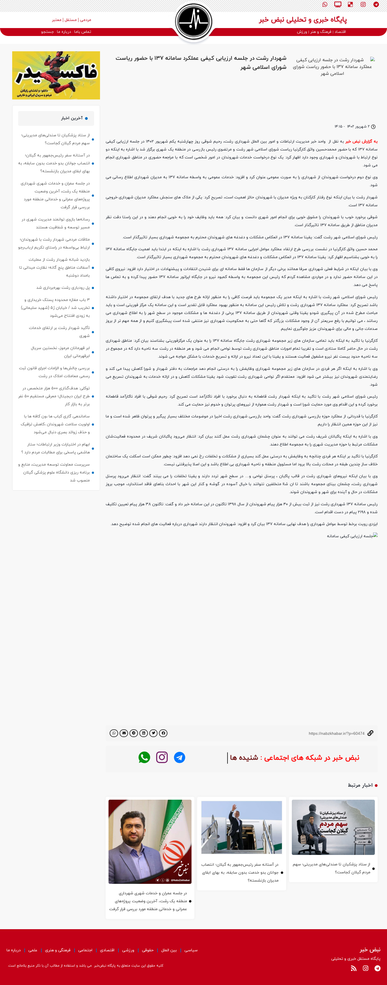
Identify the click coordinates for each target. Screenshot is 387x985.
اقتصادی (107, 950)
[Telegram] (375, 4)
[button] (163, 733)
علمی (32, 950)
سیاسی (191, 950)
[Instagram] (363, 4)
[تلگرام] (179, 758)
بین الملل (169, 950)
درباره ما (14, 950)
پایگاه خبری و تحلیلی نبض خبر (303, 20)
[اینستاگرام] (162, 758)
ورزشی (128, 950)
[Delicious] (350, 4)
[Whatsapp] (324, 4)
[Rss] (353, 968)
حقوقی (148, 950)
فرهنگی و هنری (58, 950)
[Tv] (337, 4)
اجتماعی (85, 950)
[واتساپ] (144, 758)
